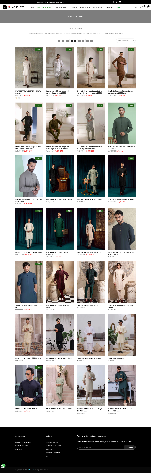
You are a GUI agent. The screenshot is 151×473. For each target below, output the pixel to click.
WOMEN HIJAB (98, 7)
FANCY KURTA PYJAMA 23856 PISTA (59, 409)
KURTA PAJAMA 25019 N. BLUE (26, 409)
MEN (32, 7)
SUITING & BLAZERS (62, 7)
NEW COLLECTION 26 (44, 7)
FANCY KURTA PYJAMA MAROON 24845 (57, 306)
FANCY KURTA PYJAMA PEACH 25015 (90, 252)
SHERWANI (110, 7)
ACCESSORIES (85, 7)
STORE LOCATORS (21, 446)
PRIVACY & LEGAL (52, 442)
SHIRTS (74, 7)
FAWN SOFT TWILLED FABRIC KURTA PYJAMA (28, 92)
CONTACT (49, 449)
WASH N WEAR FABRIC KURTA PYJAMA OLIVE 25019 (121, 148)
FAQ (47, 456)
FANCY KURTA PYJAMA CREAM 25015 (28, 252)
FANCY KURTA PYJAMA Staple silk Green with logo (120, 410)
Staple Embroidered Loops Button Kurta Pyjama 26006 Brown (120, 92)
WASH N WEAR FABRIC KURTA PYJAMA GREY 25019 (29, 201)
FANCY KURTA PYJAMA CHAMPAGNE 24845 (121, 306)
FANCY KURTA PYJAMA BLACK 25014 (59, 200)
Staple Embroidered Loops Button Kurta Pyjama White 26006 (58, 92)
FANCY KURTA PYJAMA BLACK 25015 (121, 200)
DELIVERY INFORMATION (23, 442)
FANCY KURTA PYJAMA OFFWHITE (89, 358)
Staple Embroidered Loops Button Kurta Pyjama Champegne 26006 (89, 92)
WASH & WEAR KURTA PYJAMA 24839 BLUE (28, 306)
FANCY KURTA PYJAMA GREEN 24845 (90, 305)
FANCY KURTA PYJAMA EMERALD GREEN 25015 (57, 253)
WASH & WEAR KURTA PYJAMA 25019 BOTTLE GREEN (121, 253)
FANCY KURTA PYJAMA (116, 358)
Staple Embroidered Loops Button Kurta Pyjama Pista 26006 (89, 148)
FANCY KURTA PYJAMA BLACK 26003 (59, 358)
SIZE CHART (19, 449)
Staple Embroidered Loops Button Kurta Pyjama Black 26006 (28, 148)
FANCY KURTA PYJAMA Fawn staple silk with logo (90, 410)
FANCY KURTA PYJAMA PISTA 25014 (89, 200)
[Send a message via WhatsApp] (3, 465)
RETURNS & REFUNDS (53, 453)
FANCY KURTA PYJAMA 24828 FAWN (28, 358)
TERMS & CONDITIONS (54, 446)
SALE (118, 7)
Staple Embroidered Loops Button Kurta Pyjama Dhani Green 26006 (58, 148)
